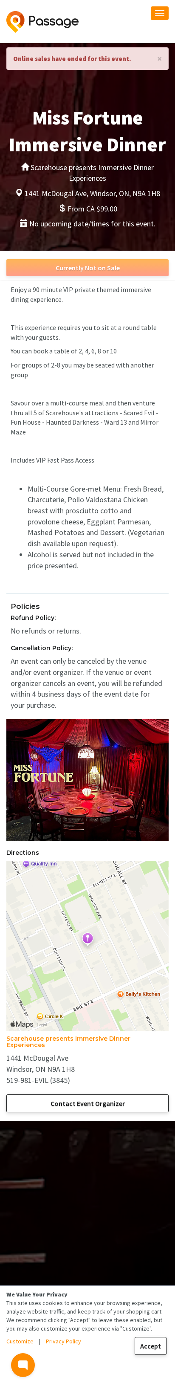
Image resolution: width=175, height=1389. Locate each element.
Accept (150, 1346)
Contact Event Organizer (88, 1103)
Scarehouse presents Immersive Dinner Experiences (68, 1042)
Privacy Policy (63, 1341)
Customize (20, 1341)
